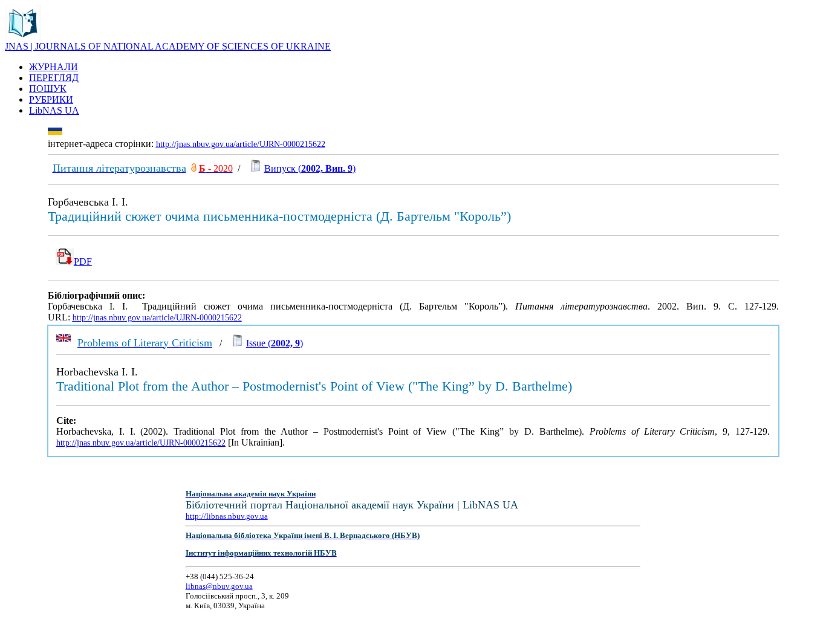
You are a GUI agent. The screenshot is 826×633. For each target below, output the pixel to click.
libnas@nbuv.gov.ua (219, 586)
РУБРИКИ (51, 99)
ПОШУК (48, 88)
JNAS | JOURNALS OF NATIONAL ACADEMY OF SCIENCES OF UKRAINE (168, 46)
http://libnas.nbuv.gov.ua (227, 516)
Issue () (274, 343)
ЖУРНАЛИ (53, 67)
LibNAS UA (54, 110)
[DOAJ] (194, 168)
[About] (23, 38)
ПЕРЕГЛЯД (54, 78)
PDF (83, 261)
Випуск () (310, 168)
